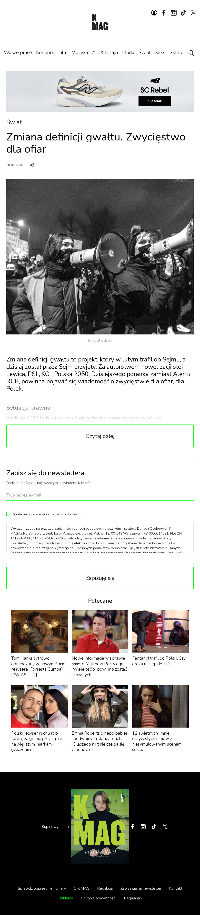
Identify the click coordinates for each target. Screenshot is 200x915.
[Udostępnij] (32, 165)
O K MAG (82, 888)
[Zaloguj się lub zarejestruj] (154, 13)
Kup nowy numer (56, 826)
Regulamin (133, 898)
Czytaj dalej (100, 436)
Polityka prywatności (98, 898)
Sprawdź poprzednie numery (42, 888)
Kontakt (175, 888)
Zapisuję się (100, 578)
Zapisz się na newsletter (140, 888)
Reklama (66, 898)
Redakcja (105, 888)
